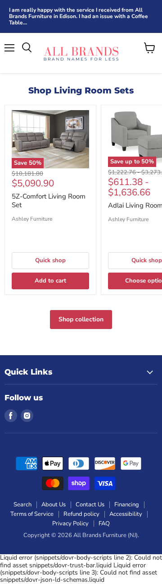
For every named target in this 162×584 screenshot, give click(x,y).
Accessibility (125, 514)
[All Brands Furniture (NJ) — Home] (81, 53)
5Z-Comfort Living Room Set (49, 201)
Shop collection (81, 319)
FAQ (104, 523)
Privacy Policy (70, 523)
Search (23, 505)
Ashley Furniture (32, 218)
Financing (126, 505)
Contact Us (90, 505)
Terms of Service (32, 514)
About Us (53, 505)
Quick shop (50, 260)
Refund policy (81, 514)
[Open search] (27, 47)
